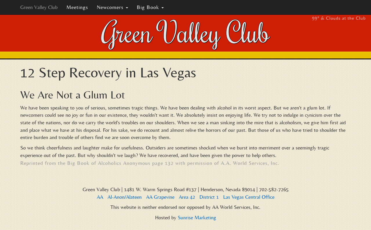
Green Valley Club (39, 7)
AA (100, 197)
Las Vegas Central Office (248, 197)
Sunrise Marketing (197, 217)
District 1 (209, 197)
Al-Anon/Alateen (125, 197)
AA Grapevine (160, 197)
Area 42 (187, 197)
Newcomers (111, 7)
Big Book (149, 7)
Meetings (77, 7)
